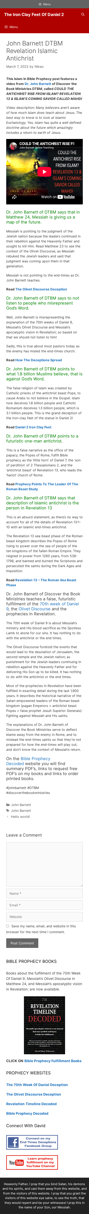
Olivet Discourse (35, 608)
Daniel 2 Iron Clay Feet (33, 427)
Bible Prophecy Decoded (27, 1113)
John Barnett (21, 805)
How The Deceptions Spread (38, 360)
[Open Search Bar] (83, 14)
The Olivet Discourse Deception (41, 289)
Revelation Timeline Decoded (31, 1104)
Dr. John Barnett (38, 84)
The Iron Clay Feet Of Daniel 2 (34, 14)
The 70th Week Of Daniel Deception (37, 1085)
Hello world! (20, 817)
